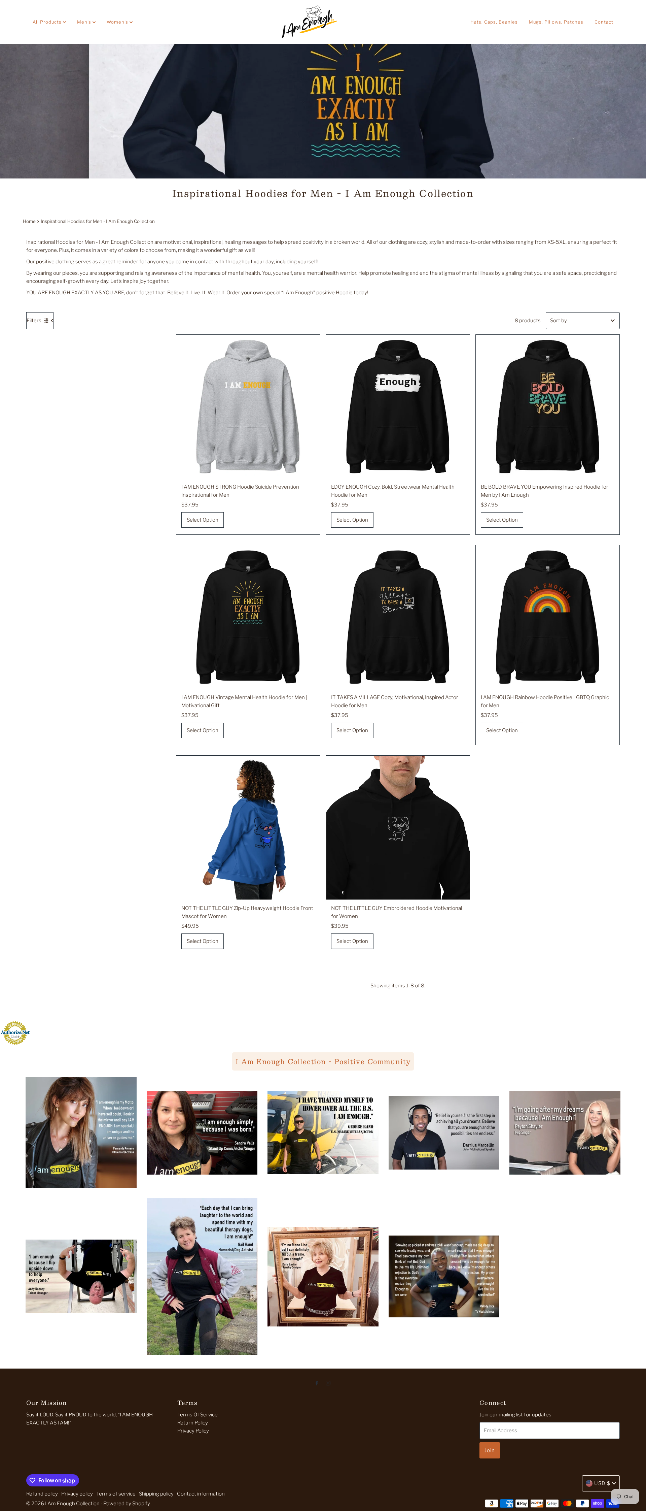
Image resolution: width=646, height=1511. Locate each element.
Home (29, 221)
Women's (118, 22)
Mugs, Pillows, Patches (556, 22)
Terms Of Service (197, 1415)
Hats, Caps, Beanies (494, 22)
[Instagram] (328, 1383)
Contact (604, 22)
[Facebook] (317, 1383)
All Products (48, 22)
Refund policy (42, 1494)
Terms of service (116, 1494)
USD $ (602, 1483)
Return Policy (192, 1423)
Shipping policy (156, 1494)
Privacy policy (77, 1494)
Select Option (202, 520)
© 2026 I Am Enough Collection (63, 1504)
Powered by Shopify (126, 1504)
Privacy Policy (193, 1431)
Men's (85, 22)
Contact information (201, 1494)
